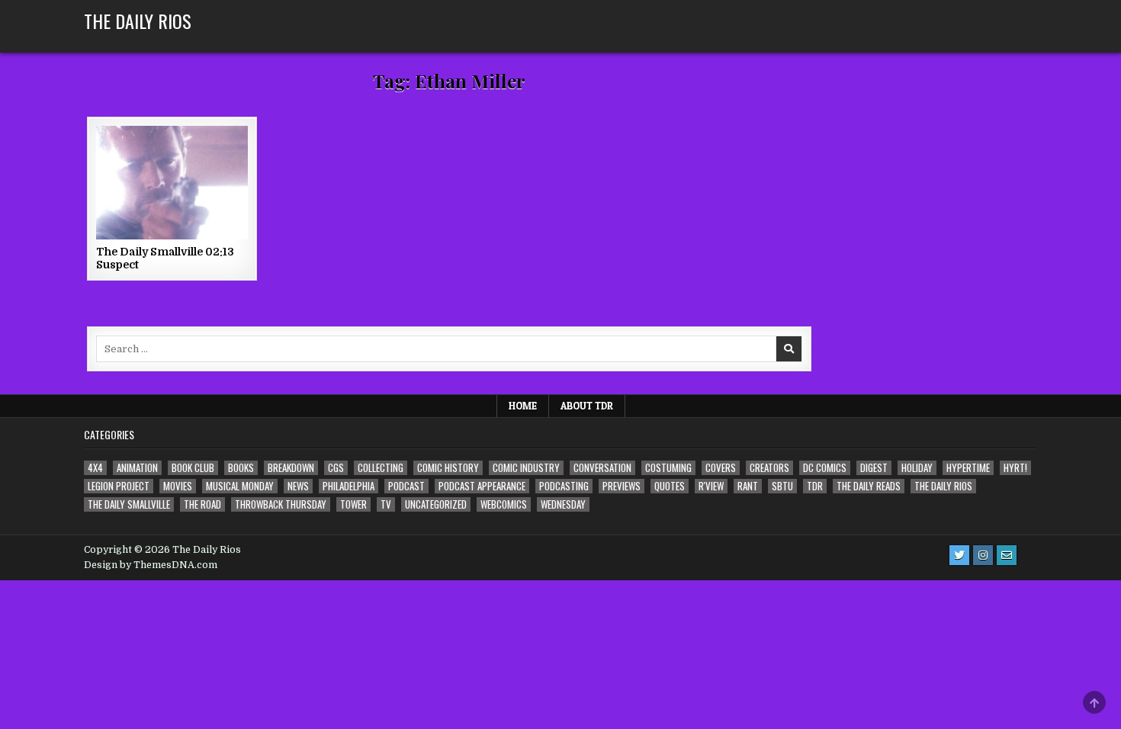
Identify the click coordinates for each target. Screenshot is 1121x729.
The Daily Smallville (129, 504)
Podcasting (564, 486)
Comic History (448, 468)
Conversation (602, 468)
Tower (353, 504)
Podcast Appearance (481, 486)
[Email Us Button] (1007, 555)
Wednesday (563, 504)
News (298, 486)
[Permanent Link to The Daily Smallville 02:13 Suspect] (172, 182)
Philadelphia (348, 486)
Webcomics (503, 504)
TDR (815, 486)
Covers (720, 468)
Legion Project (118, 486)
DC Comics (824, 468)
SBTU (782, 486)
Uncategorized (436, 504)
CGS (336, 468)
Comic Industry (526, 468)
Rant (747, 486)
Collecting (380, 468)
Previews (621, 486)
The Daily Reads (869, 486)
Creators (769, 468)
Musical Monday (240, 486)
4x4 (95, 468)
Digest (874, 468)
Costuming (668, 468)
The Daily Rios (137, 20)
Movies (177, 486)
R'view (711, 486)
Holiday (917, 468)
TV (386, 504)
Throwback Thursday (280, 504)
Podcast (406, 486)
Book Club (193, 468)
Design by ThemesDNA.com (150, 565)
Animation (137, 468)
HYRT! (1015, 468)
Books (241, 468)
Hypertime (968, 468)
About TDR (586, 406)
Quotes (669, 486)
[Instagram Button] (983, 555)
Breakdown (291, 468)
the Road (202, 504)
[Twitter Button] (959, 555)
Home (523, 406)
